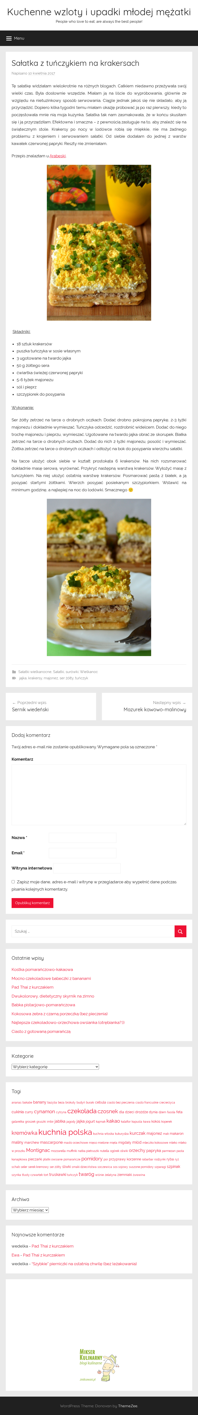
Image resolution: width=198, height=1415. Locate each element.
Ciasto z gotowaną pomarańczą (41, 1031)
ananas (16, 1102)
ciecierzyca (167, 1102)
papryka (153, 1150)
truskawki (57, 1174)
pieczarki (35, 1159)
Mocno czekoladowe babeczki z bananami (51, 978)
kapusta (137, 1121)
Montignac (38, 1150)
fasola (171, 1112)
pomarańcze (72, 1159)
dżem (162, 1112)
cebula (100, 1102)
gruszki (41, 1121)
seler (24, 1167)
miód (136, 1142)
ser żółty (66, 678)
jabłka (60, 1121)
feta (179, 1112)
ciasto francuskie (146, 1102)
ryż (177, 1159)
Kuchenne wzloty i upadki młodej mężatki (99, 12)
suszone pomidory (141, 1167)
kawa (146, 1121)
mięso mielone (99, 1142)
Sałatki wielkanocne (34, 672)
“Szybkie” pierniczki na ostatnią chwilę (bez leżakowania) (84, 1263)
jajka (23, 678)
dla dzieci (126, 1112)
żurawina (139, 1175)
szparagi (160, 1167)
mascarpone (51, 1142)
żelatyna (110, 1175)
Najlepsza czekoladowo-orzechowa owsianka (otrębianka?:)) (68, 1022)
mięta (113, 1142)
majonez (51, 678)
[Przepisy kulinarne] (99, 1381)
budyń (81, 1102)
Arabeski (58, 155)
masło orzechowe (76, 1142)
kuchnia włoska (103, 1133)
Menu (19, 38)
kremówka (24, 1133)
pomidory (92, 1159)
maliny (17, 1142)
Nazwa (19, 837)
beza (61, 1102)
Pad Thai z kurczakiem (33, 987)
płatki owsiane (53, 1159)
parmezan (169, 1151)
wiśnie (99, 1175)
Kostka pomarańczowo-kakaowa (42, 969)
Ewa (15, 1255)
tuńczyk (81, 678)
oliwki (124, 1151)
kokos (155, 1121)
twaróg (86, 1174)
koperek (166, 1121)
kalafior (126, 1121)
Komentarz (22, 759)
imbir (50, 1121)
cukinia (18, 1112)
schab (16, 1167)
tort (46, 1175)
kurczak (138, 1133)
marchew (31, 1142)
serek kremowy (38, 1167)
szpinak (173, 1166)
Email (18, 852)
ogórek (114, 1151)
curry (29, 1112)
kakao (113, 1121)
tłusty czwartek (32, 1175)
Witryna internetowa (32, 868)
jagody (71, 1121)
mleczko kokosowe (155, 1142)
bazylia (52, 1102)
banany (39, 1102)
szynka (16, 1175)
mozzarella (58, 1151)
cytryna (61, 1112)
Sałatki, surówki (65, 672)
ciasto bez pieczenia (120, 1102)
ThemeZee (127, 1405)
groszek (30, 1121)
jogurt (90, 1121)
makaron (177, 1133)
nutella (104, 1151)
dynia (153, 1112)
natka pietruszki (88, 1151)
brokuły (70, 1102)
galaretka (18, 1121)
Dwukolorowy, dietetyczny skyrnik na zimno (53, 996)
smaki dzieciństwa (84, 1167)
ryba (170, 1159)
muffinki (72, 1151)
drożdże (141, 1112)
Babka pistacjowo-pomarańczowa (43, 1004)
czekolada (82, 1111)
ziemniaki (124, 1175)
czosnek (108, 1111)
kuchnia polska (65, 1131)
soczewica (105, 1167)
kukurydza (122, 1133)
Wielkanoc (89, 672)
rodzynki (160, 1159)
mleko (173, 1142)
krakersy (35, 678)
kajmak (101, 1121)
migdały (124, 1142)
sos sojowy (120, 1167)
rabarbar (147, 1159)
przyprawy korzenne (125, 1159)
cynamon (44, 1111)
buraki (90, 1102)
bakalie (27, 1102)
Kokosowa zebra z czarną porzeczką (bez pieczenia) (60, 1013)
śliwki (66, 1167)
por (106, 1159)
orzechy (137, 1150)
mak (166, 1133)
